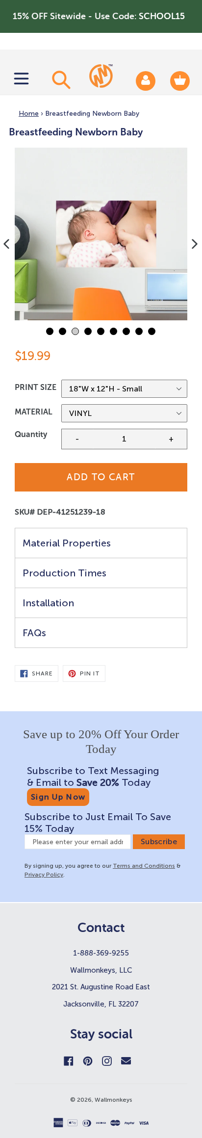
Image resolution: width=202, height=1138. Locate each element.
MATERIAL (33, 411)
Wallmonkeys (113, 1099)
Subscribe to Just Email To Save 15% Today (98, 822)
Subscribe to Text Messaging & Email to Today (93, 776)
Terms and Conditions (144, 865)
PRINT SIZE (35, 387)
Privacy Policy (44, 874)
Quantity (31, 434)
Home (29, 113)
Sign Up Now (58, 797)
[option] (101, 234)
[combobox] (60, 79)
